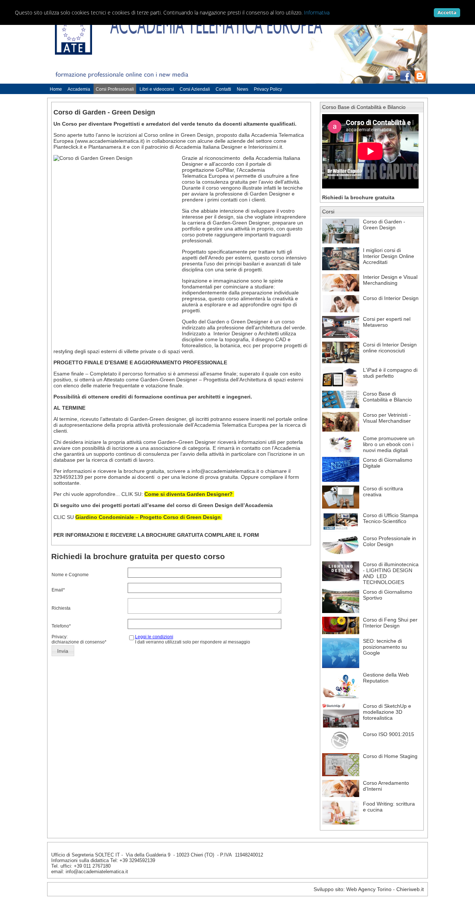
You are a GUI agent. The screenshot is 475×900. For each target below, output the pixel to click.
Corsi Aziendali (195, 89)
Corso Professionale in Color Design (389, 541)
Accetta (447, 12)
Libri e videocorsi (157, 89)
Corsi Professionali (115, 89)
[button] (63, 651)
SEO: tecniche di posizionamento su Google (385, 647)
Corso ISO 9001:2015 (388, 734)
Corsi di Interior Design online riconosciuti (390, 348)
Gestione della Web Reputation (386, 678)
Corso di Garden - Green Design (384, 224)
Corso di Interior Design (391, 298)
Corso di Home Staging (390, 756)
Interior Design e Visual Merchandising (390, 280)
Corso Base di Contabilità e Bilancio (364, 107)
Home (56, 89)
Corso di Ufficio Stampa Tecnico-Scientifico (390, 518)
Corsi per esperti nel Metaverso (386, 322)
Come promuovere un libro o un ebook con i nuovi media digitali (389, 444)
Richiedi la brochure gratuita (358, 197)
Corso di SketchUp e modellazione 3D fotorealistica (387, 712)
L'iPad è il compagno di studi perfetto (390, 373)
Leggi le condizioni (154, 636)
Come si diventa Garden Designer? (189, 494)
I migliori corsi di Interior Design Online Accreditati (388, 256)
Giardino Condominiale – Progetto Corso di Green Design (148, 517)
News (242, 89)
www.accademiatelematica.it (110, 141)
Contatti (223, 89)
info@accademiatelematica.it (225, 471)
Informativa (317, 12)
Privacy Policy (268, 89)
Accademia (79, 89)
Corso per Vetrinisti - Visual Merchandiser (387, 418)
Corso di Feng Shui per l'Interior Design (390, 623)
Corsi (328, 211)
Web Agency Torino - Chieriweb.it (385, 889)
